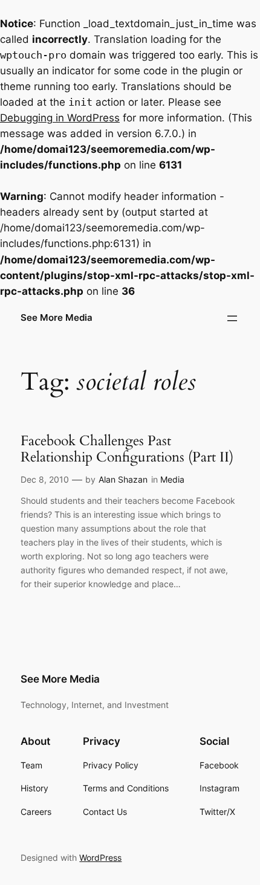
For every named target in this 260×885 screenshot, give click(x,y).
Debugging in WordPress (60, 118)
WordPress (100, 857)
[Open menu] (232, 318)
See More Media (57, 317)
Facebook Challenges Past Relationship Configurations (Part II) (127, 449)
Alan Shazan (123, 479)
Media (172, 479)
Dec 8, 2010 (45, 479)
